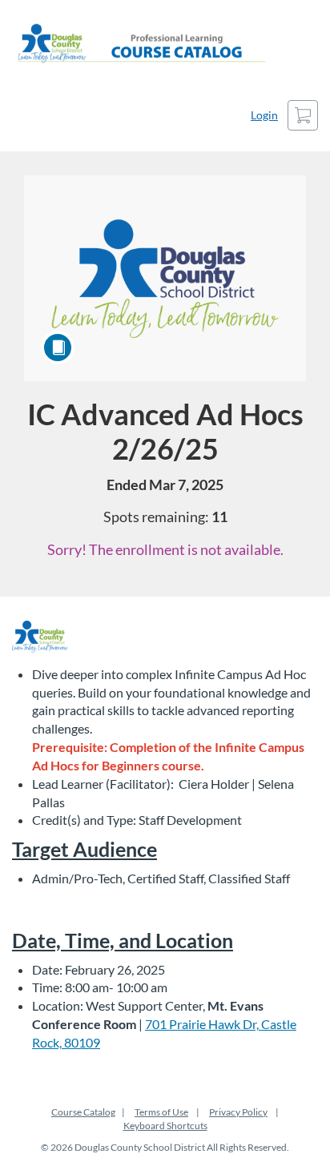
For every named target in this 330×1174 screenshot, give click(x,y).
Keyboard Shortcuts (165, 1126)
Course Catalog (83, 1112)
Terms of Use (161, 1112)
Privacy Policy (238, 1112)
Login (264, 115)
